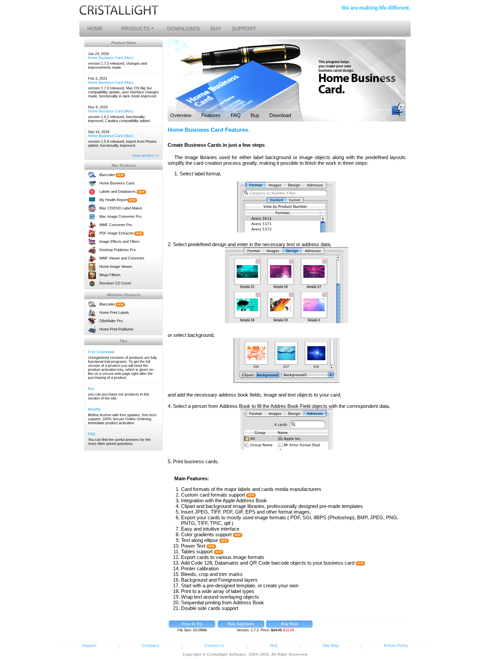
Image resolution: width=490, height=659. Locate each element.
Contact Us (214, 645)
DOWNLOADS (183, 28)
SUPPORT (244, 28)
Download (280, 115)
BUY (216, 28)
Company (150, 645)
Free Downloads (101, 352)
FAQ (91, 434)
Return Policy (396, 645)
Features (211, 115)
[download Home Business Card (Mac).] (192, 624)
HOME (95, 28)
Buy (91, 389)
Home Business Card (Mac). (111, 58)
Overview (180, 115)
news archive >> (145, 155)
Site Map (331, 645)
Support (89, 645)
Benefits (94, 409)
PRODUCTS (135, 28)
